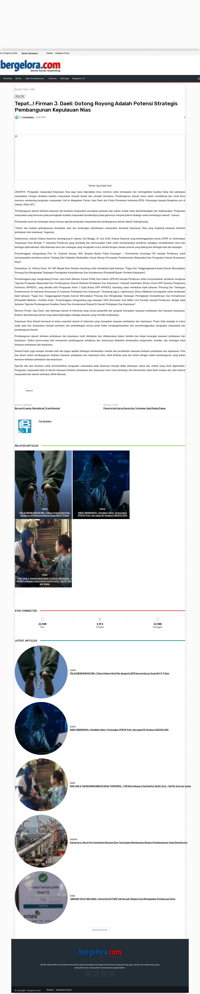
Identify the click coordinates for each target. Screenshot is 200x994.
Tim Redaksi (28, 117)
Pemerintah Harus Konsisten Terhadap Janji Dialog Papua (134, 408)
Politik (32, 89)
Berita (25, 89)
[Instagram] (193, 53)
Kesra (44, 575)
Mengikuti (100, 618)
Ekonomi (73, 839)
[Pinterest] (41, 127)
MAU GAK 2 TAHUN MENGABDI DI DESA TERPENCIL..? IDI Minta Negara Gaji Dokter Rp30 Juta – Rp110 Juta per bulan (45, 581)
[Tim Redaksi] (17, 117)
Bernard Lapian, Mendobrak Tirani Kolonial (37, 408)
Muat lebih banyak (99, 929)
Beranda (18, 89)
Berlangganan (158, 618)
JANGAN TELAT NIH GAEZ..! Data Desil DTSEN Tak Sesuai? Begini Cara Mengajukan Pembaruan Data (122, 899)
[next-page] (22, 592)
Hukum (45, 509)
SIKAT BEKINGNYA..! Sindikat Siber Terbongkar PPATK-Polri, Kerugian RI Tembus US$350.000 (102, 514)
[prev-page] (17, 592)
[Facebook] (190, 53)
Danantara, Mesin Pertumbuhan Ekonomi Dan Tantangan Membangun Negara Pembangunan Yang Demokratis (128, 842)
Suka (42, 618)
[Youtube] (112, 973)
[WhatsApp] (51, 127)
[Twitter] (197, 53)
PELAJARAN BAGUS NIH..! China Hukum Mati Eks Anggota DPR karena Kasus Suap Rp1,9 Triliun (44, 514)
